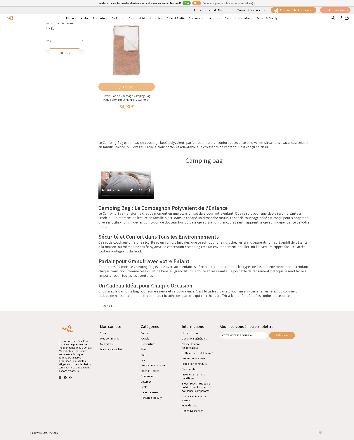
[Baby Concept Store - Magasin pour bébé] (9, 18)
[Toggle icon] (332, 18)
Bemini (56, 28)
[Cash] (320, 433)
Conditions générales (194, 338)
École (144, 387)
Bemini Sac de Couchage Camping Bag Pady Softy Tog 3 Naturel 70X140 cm (126, 97)
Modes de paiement (194, 358)
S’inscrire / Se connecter (251, 10)
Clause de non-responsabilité (191, 345)
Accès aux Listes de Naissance (212, 10)
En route (146, 333)
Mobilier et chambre (153, 365)
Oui (186, 3)
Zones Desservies (192, 411)
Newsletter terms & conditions (193, 376)
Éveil (143, 349)
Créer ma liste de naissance (296, 10)
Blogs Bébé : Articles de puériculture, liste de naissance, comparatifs (196, 387)
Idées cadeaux (149, 392)
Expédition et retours (194, 363)
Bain (143, 360)
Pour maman (149, 376)
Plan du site (189, 369)
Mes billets (106, 344)
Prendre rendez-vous (335, 10)
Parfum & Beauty (151, 397)
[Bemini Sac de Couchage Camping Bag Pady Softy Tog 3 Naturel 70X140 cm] (126, 50)
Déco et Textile (150, 371)
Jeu (143, 354)
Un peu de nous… (192, 333)
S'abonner (282, 335)
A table (145, 338)
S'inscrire (105, 333)
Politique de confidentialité (197, 353)
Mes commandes (110, 338)
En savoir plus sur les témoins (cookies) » (228, 3)
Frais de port (189, 405)
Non (196, 3)
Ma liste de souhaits (112, 349)
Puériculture (148, 344)
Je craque (126, 86)
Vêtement (146, 381)
